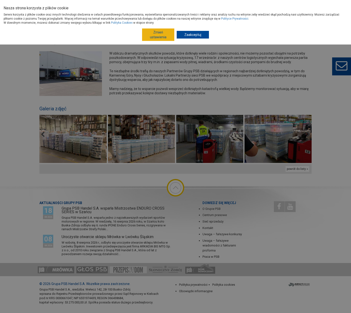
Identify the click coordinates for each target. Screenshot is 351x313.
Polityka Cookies (122, 22)
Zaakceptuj (192, 35)
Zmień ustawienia (158, 34)
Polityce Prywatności (234, 18)
